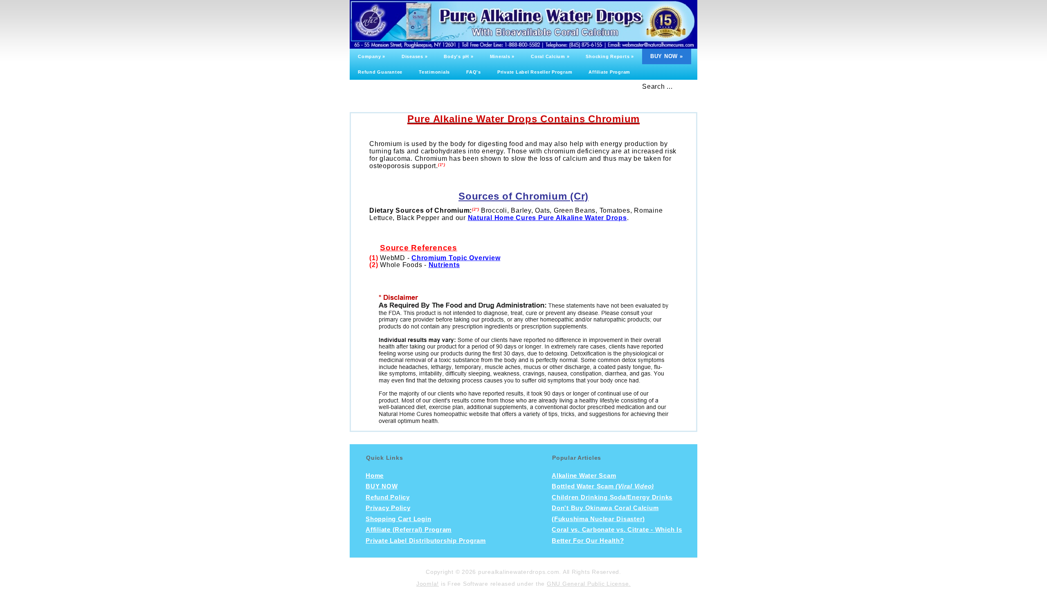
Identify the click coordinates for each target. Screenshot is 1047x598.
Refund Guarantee (380, 72)
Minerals (502, 56)
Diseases (415, 56)
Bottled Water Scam (603, 486)
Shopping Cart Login (398, 519)
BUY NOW (666, 56)
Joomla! (427, 583)
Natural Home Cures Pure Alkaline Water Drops (547, 217)
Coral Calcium (550, 56)
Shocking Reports (610, 56)
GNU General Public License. (589, 583)
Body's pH (458, 56)
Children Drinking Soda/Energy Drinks (612, 497)
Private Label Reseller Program (535, 72)
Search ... (657, 86)
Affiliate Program (609, 72)
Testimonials (434, 72)
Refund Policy (388, 497)
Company (371, 56)
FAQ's (473, 72)
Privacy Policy (388, 508)
